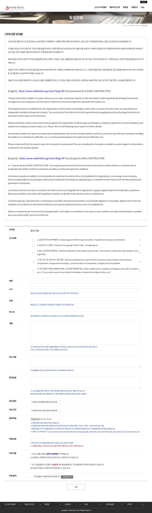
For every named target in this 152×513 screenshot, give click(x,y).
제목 (11, 281)
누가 (11, 289)
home (125, 26)
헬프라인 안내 (114, 7)
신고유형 (12, 238)
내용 (11, 323)
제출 (76, 487)
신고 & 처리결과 (100, 7)
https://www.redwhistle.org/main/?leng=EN (41, 91)
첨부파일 (12, 418)
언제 (11, 301)
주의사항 (12, 453)
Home (144, 2)
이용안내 (134, 7)
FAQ (142, 7)
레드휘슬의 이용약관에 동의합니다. (47, 477)
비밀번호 (12, 439)
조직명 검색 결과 (134, 26)
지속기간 (12, 410)
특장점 (125, 7)
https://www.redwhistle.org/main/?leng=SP (41, 158)
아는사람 (12, 357)
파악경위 (12, 401)
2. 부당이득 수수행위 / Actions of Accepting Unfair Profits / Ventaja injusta (67, 245)
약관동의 (12, 476)
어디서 (11, 312)
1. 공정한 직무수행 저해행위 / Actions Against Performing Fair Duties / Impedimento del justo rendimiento (81, 240)
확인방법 (12, 377)
